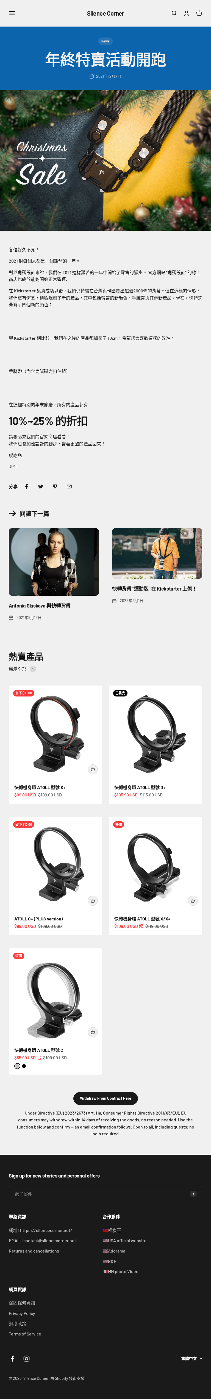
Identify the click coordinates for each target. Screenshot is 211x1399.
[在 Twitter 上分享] (40, 486)
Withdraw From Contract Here (105, 1098)
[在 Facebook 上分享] (26, 486)
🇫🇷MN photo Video (120, 1271)
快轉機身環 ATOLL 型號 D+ (139, 787)
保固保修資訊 (22, 1302)
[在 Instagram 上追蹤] (26, 1358)
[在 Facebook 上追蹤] (12, 1358)
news (105, 41)
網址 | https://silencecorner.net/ (40, 1230)
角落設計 (176, 272)
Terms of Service (25, 1333)
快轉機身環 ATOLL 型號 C (38, 1050)
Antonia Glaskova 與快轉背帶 (40, 606)
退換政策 (17, 1323)
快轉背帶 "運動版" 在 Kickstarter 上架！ (154, 589)
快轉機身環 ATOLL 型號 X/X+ (142, 918)
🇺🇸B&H (109, 1261)
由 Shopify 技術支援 (67, 1378)
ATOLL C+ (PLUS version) (38, 918)
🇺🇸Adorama (113, 1250)
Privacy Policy (22, 1313)
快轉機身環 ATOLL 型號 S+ (39, 787)
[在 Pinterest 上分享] (54, 486)
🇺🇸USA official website (124, 1240)
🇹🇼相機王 (111, 1230)
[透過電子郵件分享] (69, 486)
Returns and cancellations (34, 1250)
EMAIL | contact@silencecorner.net (42, 1240)
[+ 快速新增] (93, 769)
